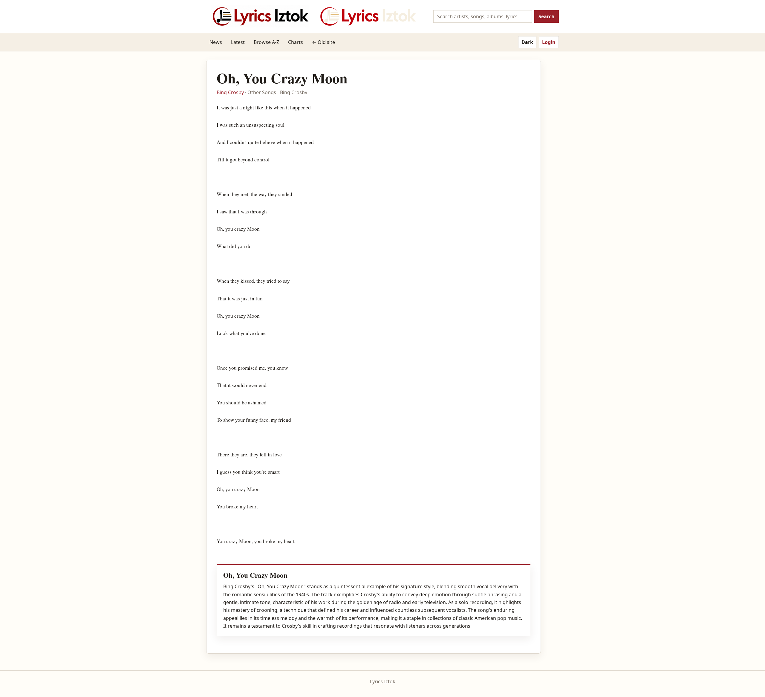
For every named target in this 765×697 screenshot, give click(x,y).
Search (546, 16)
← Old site (323, 42)
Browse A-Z (266, 42)
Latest (238, 42)
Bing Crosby (230, 92)
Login (549, 42)
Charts (295, 42)
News (215, 42)
